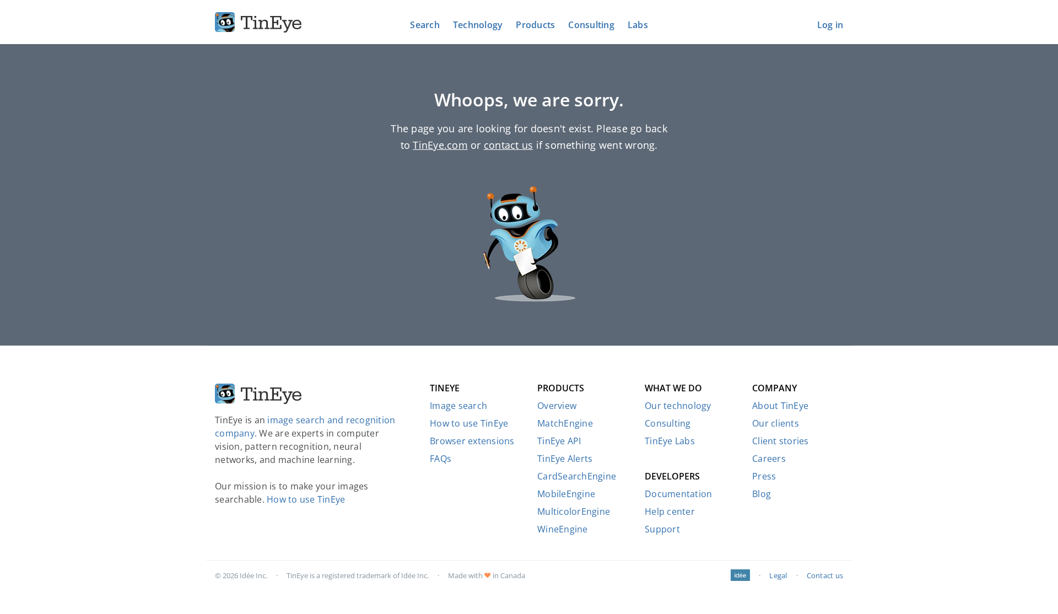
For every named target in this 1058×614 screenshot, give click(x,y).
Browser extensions (472, 441)
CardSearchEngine (576, 476)
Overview (556, 406)
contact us (508, 145)
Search (425, 25)
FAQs (440, 459)
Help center (670, 511)
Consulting (591, 25)
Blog (761, 494)
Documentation (678, 494)
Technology (478, 25)
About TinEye (780, 406)
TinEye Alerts (564, 459)
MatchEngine (565, 423)
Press (764, 476)
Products (535, 25)
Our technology (678, 406)
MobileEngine (566, 494)
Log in (830, 25)
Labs (638, 25)
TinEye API (559, 441)
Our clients (775, 423)
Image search (458, 406)
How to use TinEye (306, 499)
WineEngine (562, 529)
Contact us (825, 575)
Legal (778, 575)
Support (662, 529)
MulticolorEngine (573, 511)
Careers (769, 459)
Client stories (780, 441)
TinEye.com (440, 145)
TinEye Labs (670, 441)
